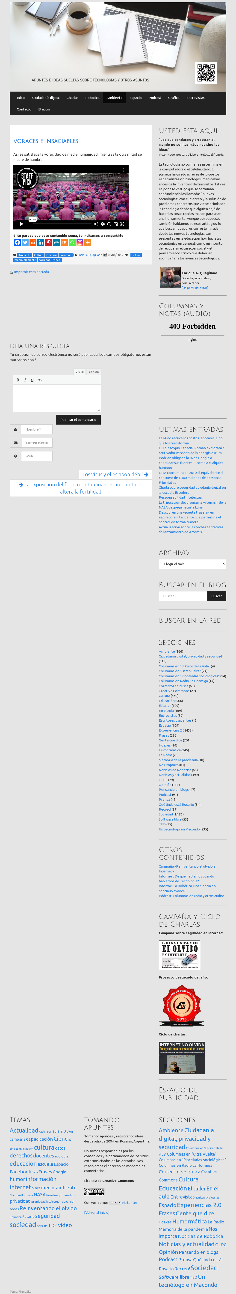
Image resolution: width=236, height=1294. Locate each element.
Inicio (21, 98)
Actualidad (24, 1130)
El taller (165, 706)
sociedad (23, 1225)
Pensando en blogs (174, 789)
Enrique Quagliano (90, 254)
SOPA (40, 1226)
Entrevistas (195, 98)
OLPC (163, 780)
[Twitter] (25, 242)
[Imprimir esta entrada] (11, 272)
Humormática (170, 750)
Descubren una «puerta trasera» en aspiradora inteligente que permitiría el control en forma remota (190, 517)
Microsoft (16, 1195)
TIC (45, 1226)
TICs (52, 1225)
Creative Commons (174, 691)
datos (60, 1148)
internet (20, 1187)
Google (59, 1171)
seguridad (47, 1216)
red (71, 1201)
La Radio (165, 755)
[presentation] (18, 380)
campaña (17, 1139)
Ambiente (114, 98)
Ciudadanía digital (46, 98)
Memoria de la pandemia (178, 760)
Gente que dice (170, 740)
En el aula (166, 711)
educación (23, 1163)
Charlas (72, 98)
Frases (164, 735)
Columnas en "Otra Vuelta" (180, 671)
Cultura (164, 696)
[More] (87, 242)
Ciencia (63, 1138)
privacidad (20, 1201)
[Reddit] (33, 242)
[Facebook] (17, 242)
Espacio (136, 98)
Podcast (165, 795)
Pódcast (155, 98)
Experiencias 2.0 (171, 730)
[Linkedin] (40, 242)
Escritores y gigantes (175, 720)
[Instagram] (80, 242)
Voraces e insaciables (45, 141)
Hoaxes (165, 745)
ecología (61, 1156)
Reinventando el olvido (48, 1208)
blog (70, 1131)
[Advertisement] (44, 308)
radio (64, 1201)
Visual (80, 371)
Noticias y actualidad (175, 775)
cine (12, 1148)
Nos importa (169, 765)
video (65, 1225)
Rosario (28, 1216)
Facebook (20, 1171)
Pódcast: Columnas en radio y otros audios (191, 896)
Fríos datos (167, 483)
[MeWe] (56, 242)
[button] (18, 380)
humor (17, 1179)
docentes (43, 1155)
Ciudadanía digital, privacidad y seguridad (190, 656)
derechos (21, 1155)
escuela (45, 1164)
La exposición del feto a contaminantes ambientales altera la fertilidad (82, 488)
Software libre (170, 819)
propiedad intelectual (45, 1201)
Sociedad (166, 814)
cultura (44, 1147)
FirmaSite (25, 1291)
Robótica (92, 98)
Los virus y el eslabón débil (113, 474)
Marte (36, 1188)
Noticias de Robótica (175, 770)
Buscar (216, 596)
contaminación (24, 1148)
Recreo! (165, 809)
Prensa (164, 799)
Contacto (24, 109)
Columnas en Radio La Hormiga (183, 681)
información (41, 1179)
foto (35, 1172)
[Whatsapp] (72, 242)
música (28, 1195)
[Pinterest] (48, 242)
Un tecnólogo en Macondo (179, 829)
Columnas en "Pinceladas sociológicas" (189, 676)
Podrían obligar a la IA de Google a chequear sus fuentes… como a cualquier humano (191, 463)
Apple (42, 1131)
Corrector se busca (173, 686)
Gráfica (174, 98)
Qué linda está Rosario (176, 804)
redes (14, 1209)
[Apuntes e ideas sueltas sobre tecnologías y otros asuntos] (118, 47)
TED (162, 824)
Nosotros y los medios (60, 1195)
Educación (167, 701)
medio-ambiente (59, 1187)
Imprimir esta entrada (31, 272)
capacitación (39, 1139)
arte (49, 1131)
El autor (44, 109)
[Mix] (64, 242)
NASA (40, 1194)
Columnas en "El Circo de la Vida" (184, 666)
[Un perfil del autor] (195, 287)
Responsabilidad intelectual (181, 497)
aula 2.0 (59, 1131)
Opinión (165, 785)
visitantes (130, 1203)
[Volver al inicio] (96, 1212)
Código (94, 371)
